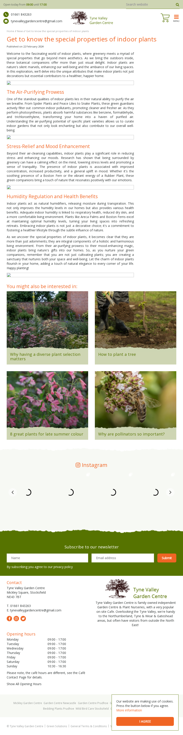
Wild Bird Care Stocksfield (92, 708)
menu (176, 21)
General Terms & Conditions (89, 726)
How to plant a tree (117, 354)
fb (9, 618)
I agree (145, 721)
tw (23, 618)
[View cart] (165, 17)
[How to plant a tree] (135, 321)
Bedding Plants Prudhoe (58, 708)
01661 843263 (21, 14)
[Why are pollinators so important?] (135, 401)
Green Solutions (57, 726)
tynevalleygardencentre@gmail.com (36, 21)
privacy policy (63, 567)
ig (16, 618)
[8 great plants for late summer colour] (47, 401)
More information (129, 710)
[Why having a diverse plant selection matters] (47, 321)
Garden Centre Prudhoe (93, 703)
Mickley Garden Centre (27, 703)
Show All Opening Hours (24, 684)
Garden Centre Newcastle (60, 703)
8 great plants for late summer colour (46, 434)
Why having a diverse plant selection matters (45, 356)
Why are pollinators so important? (131, 434)
